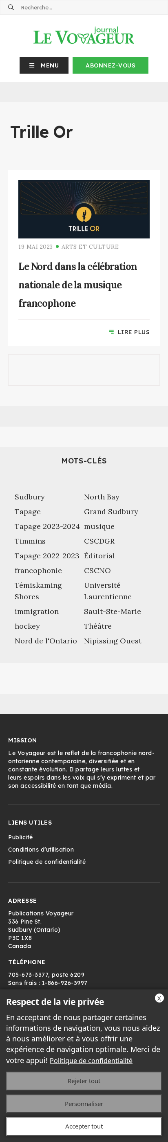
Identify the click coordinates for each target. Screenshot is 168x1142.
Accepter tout (84, 1126)
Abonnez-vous (110, 65)
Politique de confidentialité (91, 1060)
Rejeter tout (84, 1081)
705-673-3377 (28, 974)
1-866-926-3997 (65, 983)
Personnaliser (84, 1103)
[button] (44, 65)
